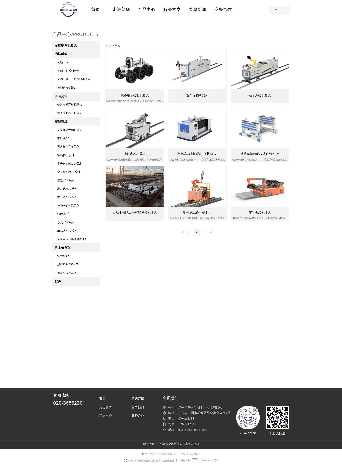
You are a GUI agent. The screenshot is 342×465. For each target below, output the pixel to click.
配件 (58, 281)
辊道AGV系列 (65, 180)
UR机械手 (63, 213)
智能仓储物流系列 (68, 205)
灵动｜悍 (62, 62)
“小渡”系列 (64, 256)
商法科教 (61, 53)
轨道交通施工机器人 (69, 113)
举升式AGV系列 (67, 197)
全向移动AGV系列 (68, 171)
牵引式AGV (64, 138)
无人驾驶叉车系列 (68, 146)
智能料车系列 (65, 155)
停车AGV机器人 (67, 273)
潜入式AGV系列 (67, 188)
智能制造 (61, 121)
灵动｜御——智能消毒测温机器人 (78, 79)
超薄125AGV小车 (67, 264)
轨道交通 (61, 96)
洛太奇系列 (63, 247)
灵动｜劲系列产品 (68, 70)
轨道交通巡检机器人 (69, 104)
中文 (275, 9)
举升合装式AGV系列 (70, 163)
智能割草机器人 (66, 45)
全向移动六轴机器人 (69, 130)
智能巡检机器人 (67, 87)
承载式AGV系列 (67, 230)
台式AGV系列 (65, 222)
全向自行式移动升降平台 (72, 239)
